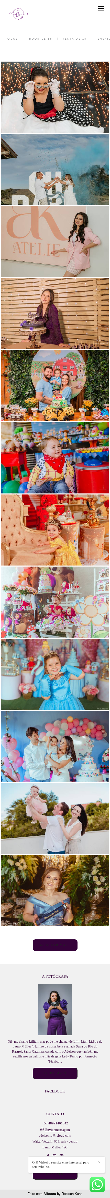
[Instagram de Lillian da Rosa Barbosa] (54, 1156)
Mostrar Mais (55, 945)
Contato (55, 1173)
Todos (11, 39)
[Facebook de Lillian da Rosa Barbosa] (48, 1156)
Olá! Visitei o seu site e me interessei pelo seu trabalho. (60, 1164)
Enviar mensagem (57, 1129)
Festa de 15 (75, 39)
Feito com (55, 1194)
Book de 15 (40, 39)
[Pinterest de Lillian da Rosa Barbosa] (61, 1156)
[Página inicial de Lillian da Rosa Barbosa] (18, 14)
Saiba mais (55, 1073)
